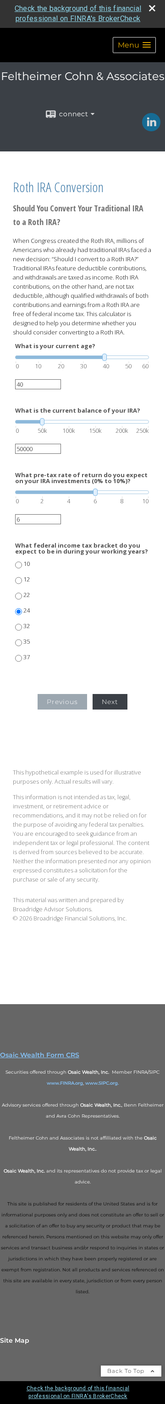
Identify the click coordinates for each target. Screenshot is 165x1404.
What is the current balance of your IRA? (77, 411)
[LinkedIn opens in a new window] (151, 128)
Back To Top (126, 1370)
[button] (134, 45)
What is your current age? (55, 346)
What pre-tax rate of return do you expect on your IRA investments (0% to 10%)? (81, 478)
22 (26, 595)
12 (26, 579)
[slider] (82, 357)
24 (26, 610)
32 (26, 626)
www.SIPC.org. (102, 1083)
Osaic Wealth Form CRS (39, 1055)
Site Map (14, 1340)
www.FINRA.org (65, 1083)
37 (26, 657)
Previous (62, 702)
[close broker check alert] (152, 8)
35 (26, 642)
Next (110, 702)
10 (26, 564)
